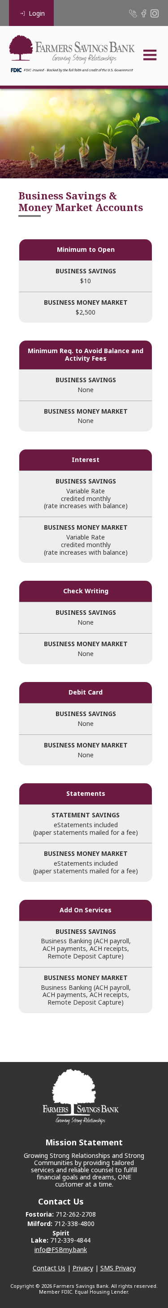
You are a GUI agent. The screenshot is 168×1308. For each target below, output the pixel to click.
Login (37, 13)
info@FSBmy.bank (60, 1249)
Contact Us (49, 1268)
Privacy (83, 1268)
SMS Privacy (118, 1268)
